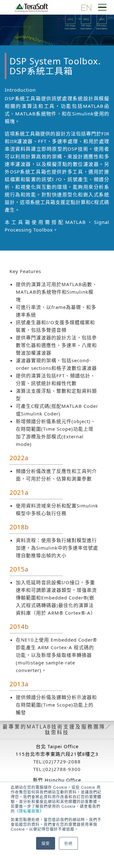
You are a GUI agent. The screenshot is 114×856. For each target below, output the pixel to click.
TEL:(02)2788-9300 (57, 769)
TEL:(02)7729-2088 (57, 761)
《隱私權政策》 (29, 811)
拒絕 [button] (68, 843)
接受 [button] (45, 843)
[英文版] (86, 7)
